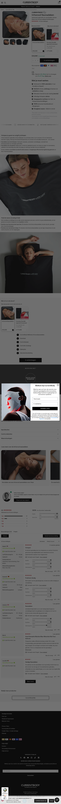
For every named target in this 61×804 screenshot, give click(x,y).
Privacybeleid (54, 417)
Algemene (41, 419)
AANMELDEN (45, 408)
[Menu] (7, 788)
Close (51, 800)
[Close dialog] (58, 385)
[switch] (4, 798)
